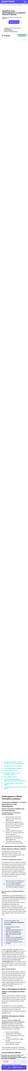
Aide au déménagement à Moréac (13, 768)
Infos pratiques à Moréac (10, 777)
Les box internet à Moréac (11, 770)
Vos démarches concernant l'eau (13, 766)
